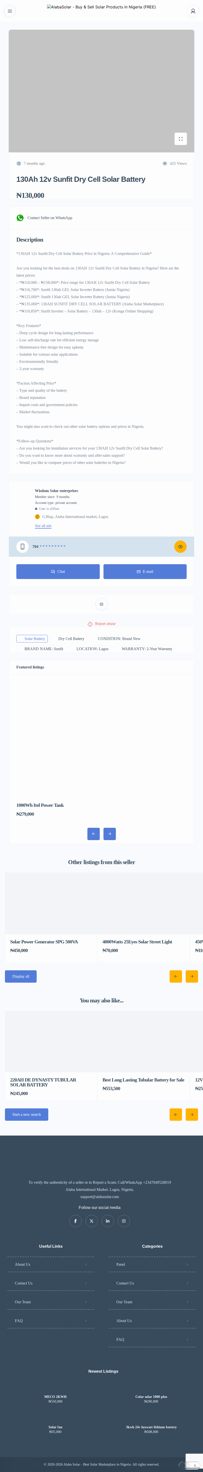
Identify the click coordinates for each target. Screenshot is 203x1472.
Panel (120, 1264)
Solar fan (55, 1427)
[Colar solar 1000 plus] (151, 1387)
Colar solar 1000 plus (151, 1397)
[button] (190, 1466)
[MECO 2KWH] (55, 1387)
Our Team (23, 1302)
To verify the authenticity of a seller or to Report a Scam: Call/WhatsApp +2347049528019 (99, 1182)
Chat (61, 571)
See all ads (43, 526)
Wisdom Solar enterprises (56, 491)
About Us (22, 1264)
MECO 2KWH (55, 1397)
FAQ (19, 1321)
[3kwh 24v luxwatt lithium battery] (151, 1417)
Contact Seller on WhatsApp (49, 218)
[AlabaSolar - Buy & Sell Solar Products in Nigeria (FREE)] (101, 11)
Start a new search (26, 1114)
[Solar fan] (55, 1417)
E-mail (148, 571)
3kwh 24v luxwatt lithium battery (151, 1427)
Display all (20, 976)
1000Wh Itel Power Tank (40, 805)
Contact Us (23, 1283)
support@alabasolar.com (99, 1197)
